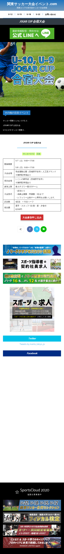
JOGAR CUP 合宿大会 (11, 125)
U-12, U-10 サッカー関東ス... (14, 130)
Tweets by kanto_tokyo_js (32, 344)
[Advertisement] (32, 449)
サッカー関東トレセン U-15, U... (15, 121)
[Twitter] (37, 229)
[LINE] (44, 229)
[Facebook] (30, 229)
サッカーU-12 (28, 154)
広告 (38, 154)
